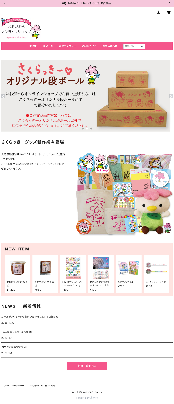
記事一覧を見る (87, 366)
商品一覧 (48, 46)
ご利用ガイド (89, 46)
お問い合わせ (109, 46)
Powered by (83, 398)
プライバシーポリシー (14, 385)
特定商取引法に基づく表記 (42, 385)
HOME (33, 46)
